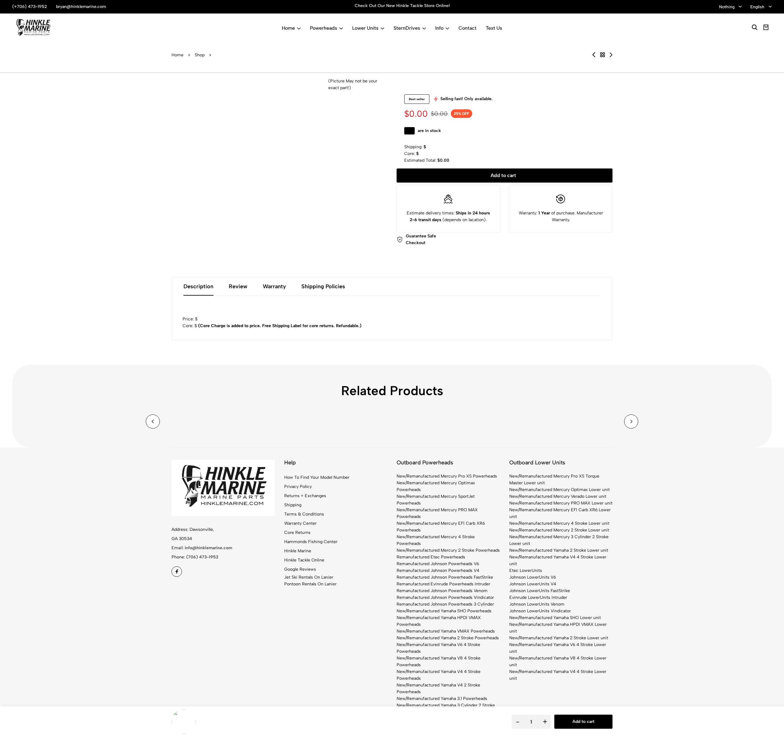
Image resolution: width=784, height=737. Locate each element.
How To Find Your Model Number (316, 477)
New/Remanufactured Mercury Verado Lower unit (557, 496)
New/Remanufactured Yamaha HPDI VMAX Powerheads (439, 621)
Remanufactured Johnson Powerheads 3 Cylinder (445, 604)
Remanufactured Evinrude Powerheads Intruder (443, 584)
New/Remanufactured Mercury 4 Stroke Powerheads (436, 540)
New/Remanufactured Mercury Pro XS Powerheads (447, 476)
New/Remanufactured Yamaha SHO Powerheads (444, 611)
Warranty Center (300, 523)
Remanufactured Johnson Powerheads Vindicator (445, 597)
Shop (200, 55)
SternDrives (407, 28)
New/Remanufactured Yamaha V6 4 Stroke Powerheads (438, 648)
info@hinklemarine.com (208, 547)
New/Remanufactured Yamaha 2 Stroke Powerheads (448, 638)
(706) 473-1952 (202, 557)
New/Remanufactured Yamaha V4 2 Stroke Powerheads (438, 688)
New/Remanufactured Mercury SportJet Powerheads (436, 500)
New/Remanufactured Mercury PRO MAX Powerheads (437, 513)
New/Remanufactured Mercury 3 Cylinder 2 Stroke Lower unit (559, 540)
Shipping (292, 505)
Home (288, 28)
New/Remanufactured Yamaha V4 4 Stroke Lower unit (557, 560)
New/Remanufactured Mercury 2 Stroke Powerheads (448, 550)
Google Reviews (300, 569)
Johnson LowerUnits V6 (532, 577)
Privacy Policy (298, 486)
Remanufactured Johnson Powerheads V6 (438, 563)
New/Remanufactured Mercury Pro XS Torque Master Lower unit (554, 480)
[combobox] (730, 7)
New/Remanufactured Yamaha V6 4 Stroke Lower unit (557, 648)
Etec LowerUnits (525, 570)
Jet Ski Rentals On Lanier (308, 577)
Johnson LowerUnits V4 (532, 584)
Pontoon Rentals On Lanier (310, 584)
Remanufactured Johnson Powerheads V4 (438, 570)
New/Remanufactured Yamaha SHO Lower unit (555, 617)
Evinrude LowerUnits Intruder (538, 597)
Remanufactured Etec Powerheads (431, 557)
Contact (467, 28)
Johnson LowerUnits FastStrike (539, 590)
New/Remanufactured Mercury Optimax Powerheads (436, 486)
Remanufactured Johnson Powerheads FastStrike (445, 577)
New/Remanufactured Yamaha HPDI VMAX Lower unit (558, 628)
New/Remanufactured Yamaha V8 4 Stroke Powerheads (439, 661)
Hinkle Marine (297, 551)
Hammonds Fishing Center (310, 541)
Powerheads (323, 28)
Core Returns (297, 532)
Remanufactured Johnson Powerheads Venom (442, 590)
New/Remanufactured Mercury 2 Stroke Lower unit (559, 530)
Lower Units (365, 28)
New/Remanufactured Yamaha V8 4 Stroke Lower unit (557, 661)
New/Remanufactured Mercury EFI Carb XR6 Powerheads (441, 527)
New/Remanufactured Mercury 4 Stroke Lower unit (559, 523)
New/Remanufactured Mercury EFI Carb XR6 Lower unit (560, 513)
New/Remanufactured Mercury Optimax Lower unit (559, 489)
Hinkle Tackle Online (304, 560)
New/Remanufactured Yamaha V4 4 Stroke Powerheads (439, 675)
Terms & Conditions (304, 514)
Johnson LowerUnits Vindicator (540, 611)
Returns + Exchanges (305, 495)
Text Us (494, 28)
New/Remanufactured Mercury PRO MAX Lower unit (560, 503)
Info (439, 28)
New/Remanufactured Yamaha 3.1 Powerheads (442, 698)
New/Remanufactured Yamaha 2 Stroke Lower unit (558, 550)
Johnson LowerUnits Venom (536, 604)
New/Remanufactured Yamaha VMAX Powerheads (446, 631)
